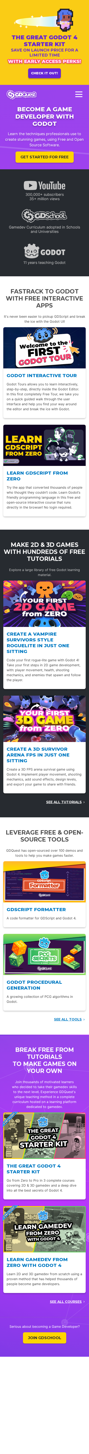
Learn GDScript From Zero (37, 476)
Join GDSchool (44, 1338)
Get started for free (44, 157)
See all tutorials (64, 802)
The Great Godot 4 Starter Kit (34, 1169)
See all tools (68, 1019)
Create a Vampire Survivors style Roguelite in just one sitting (38, 642)
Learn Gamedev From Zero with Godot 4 (37, 1262)
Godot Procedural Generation (34, 985)
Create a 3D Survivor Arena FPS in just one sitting (38, 755)
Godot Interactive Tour (42, 375)
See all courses (66, 1302)
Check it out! (44, 73)
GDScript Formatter (36, 909)
